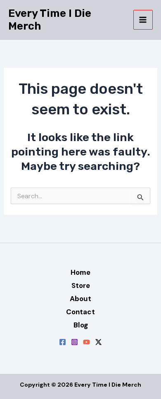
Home (80, 272)
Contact (80, 311)
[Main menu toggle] (143, 20)
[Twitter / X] (98, 342)
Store (80, 285)
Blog (80, 324)
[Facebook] (62, 342)
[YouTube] (86, 342)
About (80, 298)
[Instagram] (74, 342)
